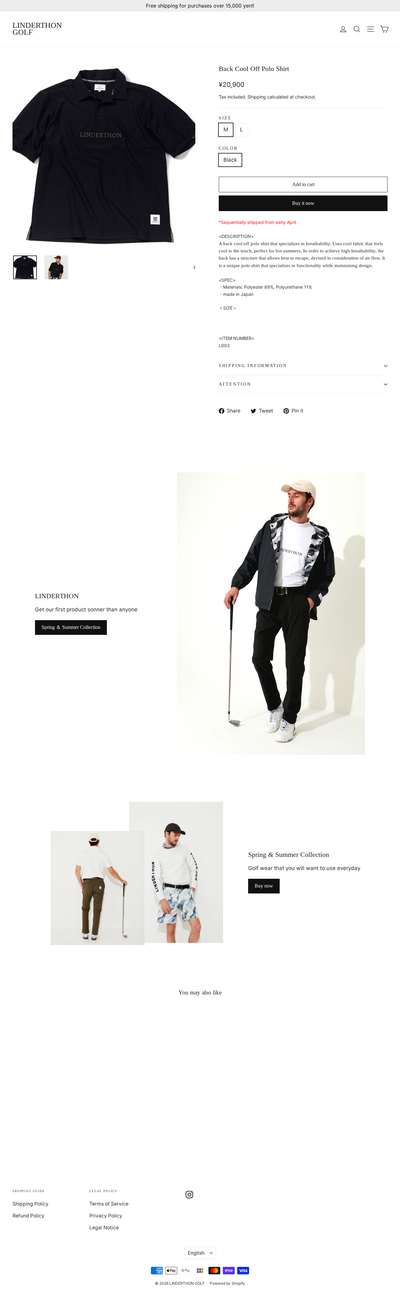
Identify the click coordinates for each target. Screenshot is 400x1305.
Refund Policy (28, 1216)
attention (235, 384)
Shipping (257, 96)
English (196, 1253)
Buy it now (303, 203)
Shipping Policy (30, 1204)
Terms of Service (108, 1204)
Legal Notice (104, 1228)
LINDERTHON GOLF (37, 29)
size (225, 118)
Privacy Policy (105, 1216)
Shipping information (253, 365)
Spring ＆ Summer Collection (71, 627)
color (228, 148)
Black (230, 160)
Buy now (264, 885)
